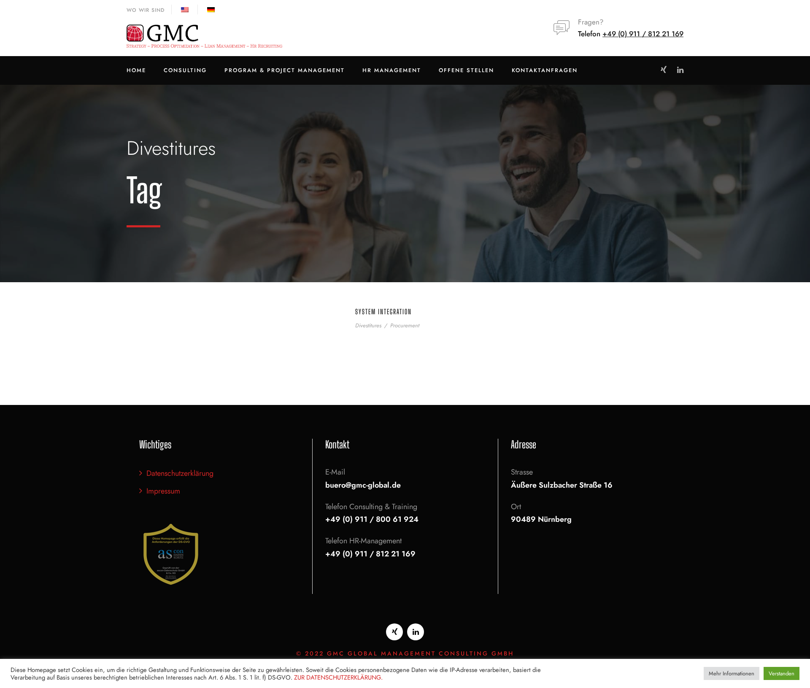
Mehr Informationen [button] (731, 673)
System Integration (383, 312)
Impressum (163, 491)
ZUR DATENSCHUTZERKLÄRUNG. (338, 677)
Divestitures (368, 325)
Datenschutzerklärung (179, 473)
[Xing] (394, 631)
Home (136, 70)
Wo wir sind (146, 10)
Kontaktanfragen (545, 70)
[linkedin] (680, 70)
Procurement (404, 325)
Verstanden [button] (781, 673)
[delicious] (664, 70)
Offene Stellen (466, 70)
